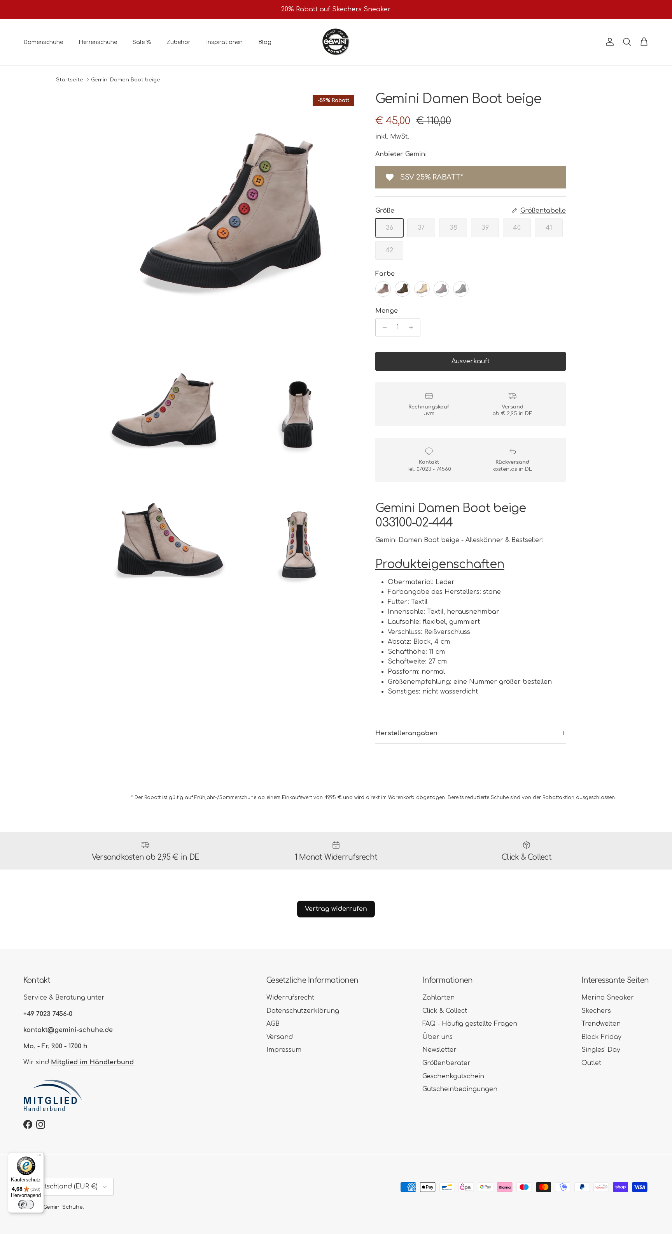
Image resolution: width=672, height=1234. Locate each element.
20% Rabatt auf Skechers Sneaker (336, 9)
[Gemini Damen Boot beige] (383, 289)
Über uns (437, 1036)
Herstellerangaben (406, 733)
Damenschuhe (43, 42)
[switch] (26, 1204)
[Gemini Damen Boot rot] (441, 289)
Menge (386, 310)
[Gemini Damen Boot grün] (402, 289)
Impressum (283, 1049)
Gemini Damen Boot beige (125, 80)
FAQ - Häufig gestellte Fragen (469, 1023)
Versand (279, 1036)
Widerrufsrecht (290, 997)
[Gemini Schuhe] (336, 42)
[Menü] (39, 1157)
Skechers (596, 1010)
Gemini (416, 154)
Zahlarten (438, 997)
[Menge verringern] (382, 327)
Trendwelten (601, 1023)
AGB (273, 1023)
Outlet (591, 1063)
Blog (264, 42)
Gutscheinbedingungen (459, 1089)
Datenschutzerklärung (302, 1010)
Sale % (142, 42)
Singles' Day (600, 1049)
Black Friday (601, 1036)
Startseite (69, 80)
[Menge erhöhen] (413, 327)
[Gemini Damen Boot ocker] (422, 289)
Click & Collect (444, 1010)
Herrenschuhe (98, 42)
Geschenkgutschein (453, 1076)
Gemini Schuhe (63, 1207)
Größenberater (446, 1063)
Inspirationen (224, 42)
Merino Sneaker (607, 997)
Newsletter (439, 1049)
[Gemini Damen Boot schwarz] (461, 289)
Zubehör (178, 42)
